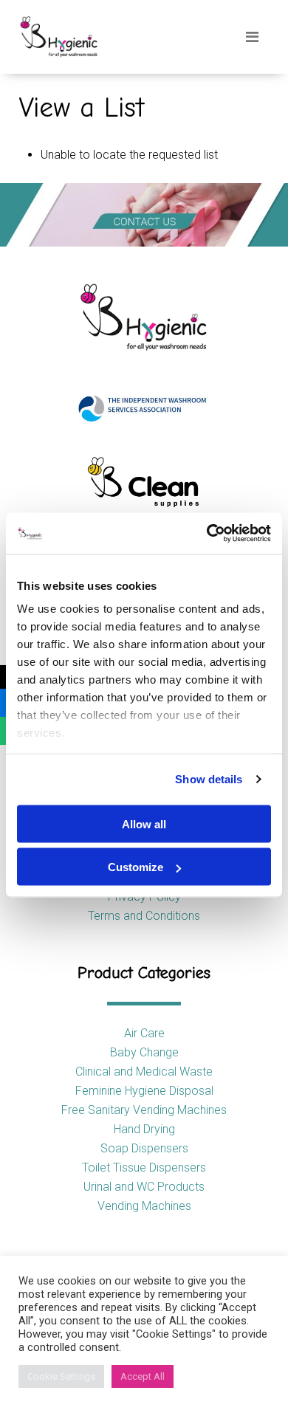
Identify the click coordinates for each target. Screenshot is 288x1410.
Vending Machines (144, 1206)
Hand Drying (144, 1129)
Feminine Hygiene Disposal (144, 1091)
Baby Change (144, 1052)
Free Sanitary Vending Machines (144, 1110)
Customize (135, 867)
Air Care (144, 1033)
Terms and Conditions (144, 916)
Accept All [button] (142, 1376)
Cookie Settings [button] (61, 1376)
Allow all (144, 823)
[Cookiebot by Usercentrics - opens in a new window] (207, 533)
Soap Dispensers (144, 1148)
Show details (208, 779)
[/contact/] (144, 215)
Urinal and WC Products (144, 1187)
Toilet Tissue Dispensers (144, 1167)
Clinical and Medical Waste (144, 1072)
